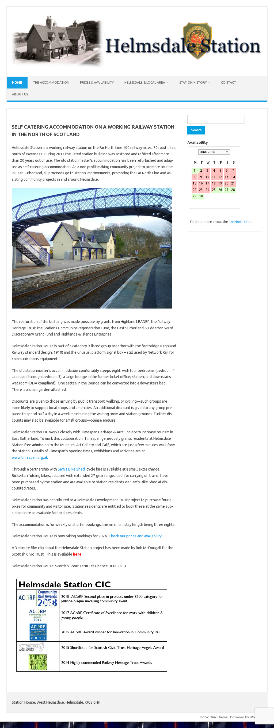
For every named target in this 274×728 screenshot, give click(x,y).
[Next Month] (234, 152)
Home (17, 82)
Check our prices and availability (135, 536)
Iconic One (208, 717)
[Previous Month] (194, 152)
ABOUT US (20, 94)
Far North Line (240, 222)
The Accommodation (51, 82)
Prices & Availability (97, 82)
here (77, 554)
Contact (228, 82)
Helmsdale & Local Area (144, 82)
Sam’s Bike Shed (71, 469)
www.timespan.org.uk (30, 457)
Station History (193, 82)
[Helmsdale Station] (137, 67)
